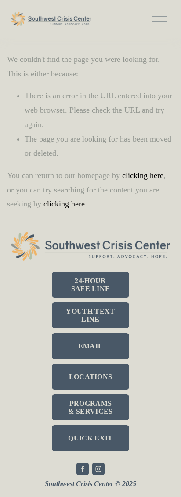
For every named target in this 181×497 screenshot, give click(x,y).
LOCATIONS (90, 376)
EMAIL (90, 346)
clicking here (142, 175)
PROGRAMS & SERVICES (90, 407)
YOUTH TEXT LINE (90, 315)
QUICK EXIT (90, 438)
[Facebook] (82, 469)
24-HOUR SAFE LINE (90, 284)
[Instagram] (98, 469)
